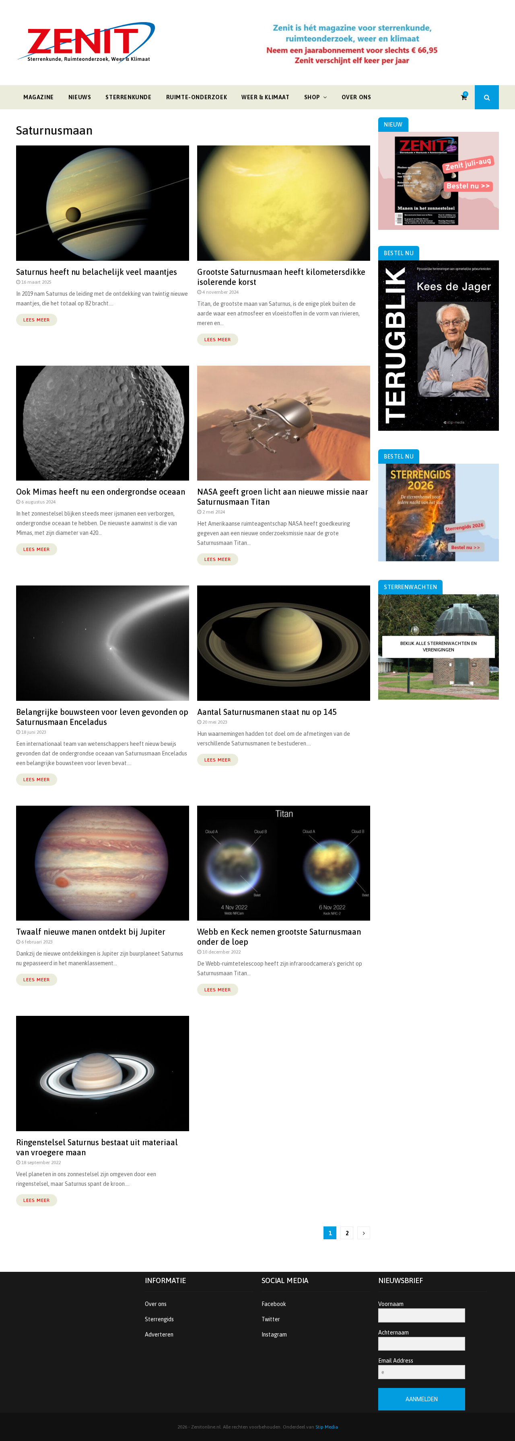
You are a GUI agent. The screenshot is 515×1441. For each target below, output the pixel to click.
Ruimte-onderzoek (196, 97)
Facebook (274, 1304)
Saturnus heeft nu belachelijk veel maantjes (96, 271)
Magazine (38, 97)
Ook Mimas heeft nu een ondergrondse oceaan (100, 491)
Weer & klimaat (265, 97)
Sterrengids (159, 1319)
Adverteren (159, 1334)
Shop (312, 97)
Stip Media (326, 1427)
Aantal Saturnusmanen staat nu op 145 (267, 711)
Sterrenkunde (128, 97)
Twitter (271, 1319)
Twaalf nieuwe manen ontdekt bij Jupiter (90, 931)
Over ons (356, 97)
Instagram (274, 1334)
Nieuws (79, 97)
